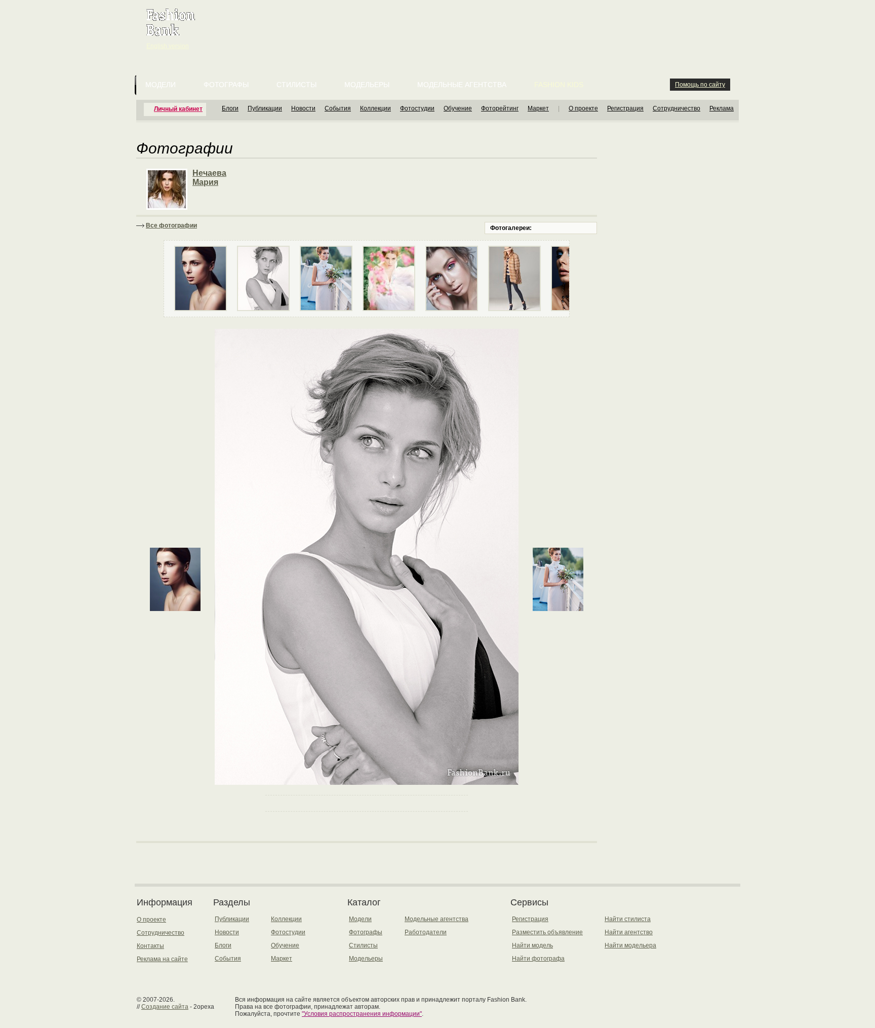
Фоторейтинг (500, 108)
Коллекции (375, 108)
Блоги (230, 108)
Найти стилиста (628, 919)
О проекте (583, 108)
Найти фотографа (538, 958)
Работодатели (426, 932)
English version (167, 46)
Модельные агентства (461, 85)
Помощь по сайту (700, 84)
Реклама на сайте (162, 959)
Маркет (538, 108)
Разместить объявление (547, 932)
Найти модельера (630, 945)
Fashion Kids (558, 85)
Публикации (265, 108)
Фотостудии (417, 108)
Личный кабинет (178, 108)
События (338, 108)
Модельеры (366, 85)
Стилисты (296, 85)
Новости (303, 108)
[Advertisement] (439, 25)
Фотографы (226, 85)
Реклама (721, 108)
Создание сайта (164, 1006)
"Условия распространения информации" (362, 1013)
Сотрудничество (676, 108)
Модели (160, 85)
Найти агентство (629, 932)
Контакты (150, 945)
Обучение (458, 108)
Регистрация (625, 108)
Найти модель (532, 945)
